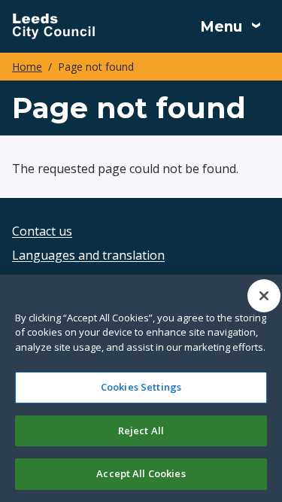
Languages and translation (88, 255)
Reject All (141, 430)
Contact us (42, 231)
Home (27, 66)
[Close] (263, 295)
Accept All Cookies (140, 473)
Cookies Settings (141, 387)
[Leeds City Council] (53, 26)
